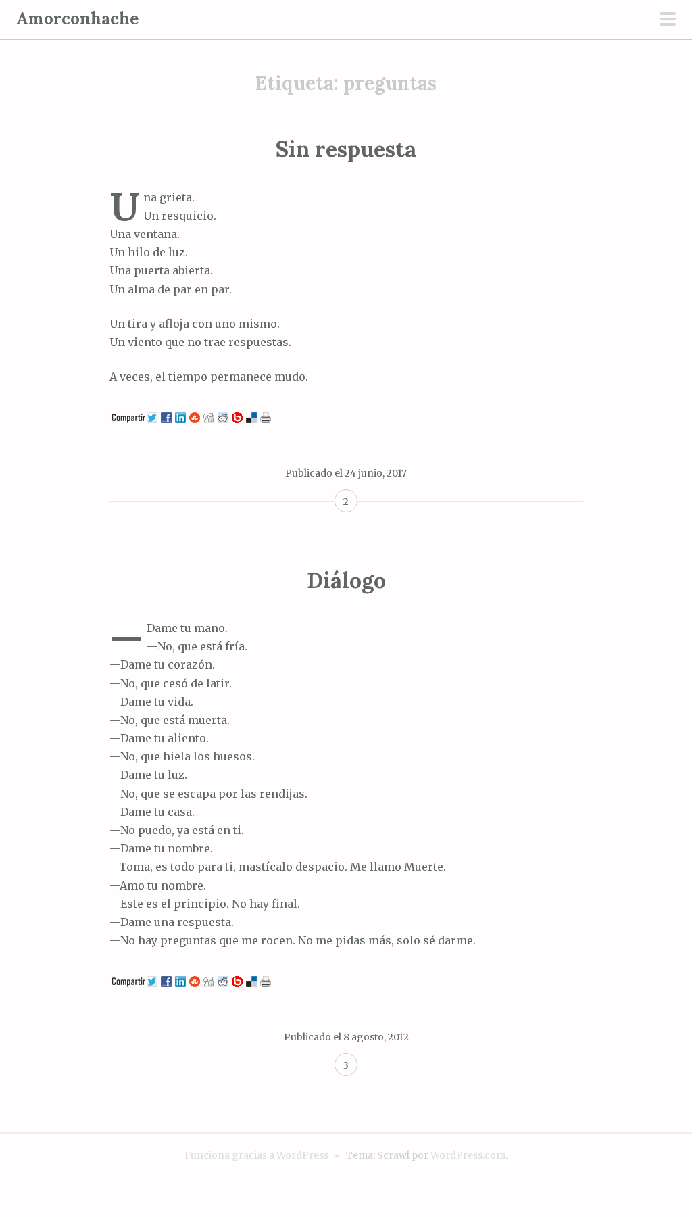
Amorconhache (77, 18)
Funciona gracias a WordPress (256, 1155)
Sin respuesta (346, 149)
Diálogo (346, 580)
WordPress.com (467, 1155)
